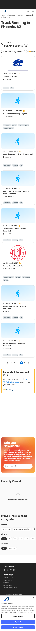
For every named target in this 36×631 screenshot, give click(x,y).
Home (3, 15)
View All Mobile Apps (10, 588)
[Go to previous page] (7, 362)
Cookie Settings (18, 616)
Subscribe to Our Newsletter (12, 594)
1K (9, 539)
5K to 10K (6, 583)
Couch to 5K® (7, 580)
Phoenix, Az (11, 15)
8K (21, 539)
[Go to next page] (28, 362)
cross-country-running (21, 529)
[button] (20, 51)
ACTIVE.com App (8, 578)
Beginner (12, 548)
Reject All (18, 622)
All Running (6, 529)
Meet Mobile (7, 585)
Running (20, 15)
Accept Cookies (18, 627)
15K (33, 539)
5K (15, 539)
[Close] (33, 597)
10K (27, 539)
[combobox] (7, 51)
